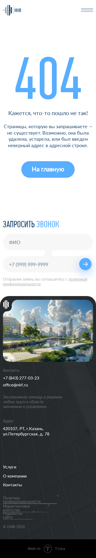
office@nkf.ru (15, 384)
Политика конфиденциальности (22, 500)
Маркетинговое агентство (16, 508)
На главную (48, 169)
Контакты (12, 484)
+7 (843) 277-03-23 (21, 377)
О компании (15, 475)
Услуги (9, 466)
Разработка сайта (12, 515)
